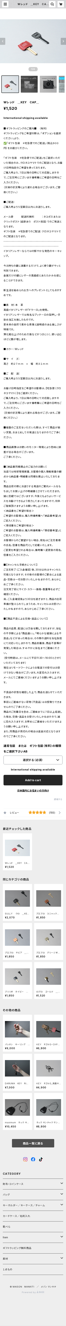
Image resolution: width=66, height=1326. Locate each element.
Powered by (29, 1292)
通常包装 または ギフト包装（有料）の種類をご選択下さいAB (32, 748)
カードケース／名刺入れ (18, 1215)
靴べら (6, 1226)
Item (5, 1237)
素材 (5, 1258)
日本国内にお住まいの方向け (33, 790)
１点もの (7, 1269)
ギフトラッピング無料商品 (17, 1248)
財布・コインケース (13, 1183)
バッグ (6, 1194)
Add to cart (33, 780)
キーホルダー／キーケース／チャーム (24, 1205)
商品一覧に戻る (33, 1143)
